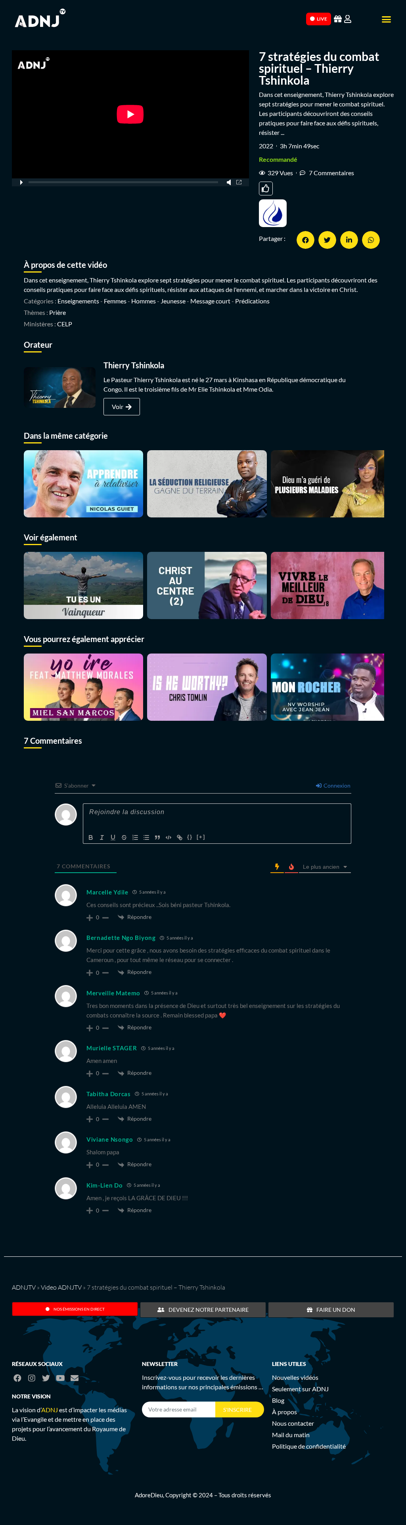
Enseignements (78, 301)
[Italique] (101, 837)
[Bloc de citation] (157, 837)
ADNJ (49, 1409)
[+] (201, 837)
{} (190, 837)
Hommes (143, 301)
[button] (386, 19)
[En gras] (90, 837)
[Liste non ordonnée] (146, 837)
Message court (210, 301)
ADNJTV (24, 1287)
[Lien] (179, 837)
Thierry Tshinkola (133, 365)
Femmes (115, 301)
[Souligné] (113, 837)
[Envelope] (74, 1378)
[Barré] (124, 837)
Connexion (336, 785)
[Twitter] (46, 1378)
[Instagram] (31, 1378)
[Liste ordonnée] (135, 837)
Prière (57, 312)
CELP (64, 324)
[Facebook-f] (17, 1378)
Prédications (252, 301)
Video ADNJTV (61, 1287)
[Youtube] (60, 1378)
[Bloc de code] (168, 837)
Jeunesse (173, 301)
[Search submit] (299, 18)
